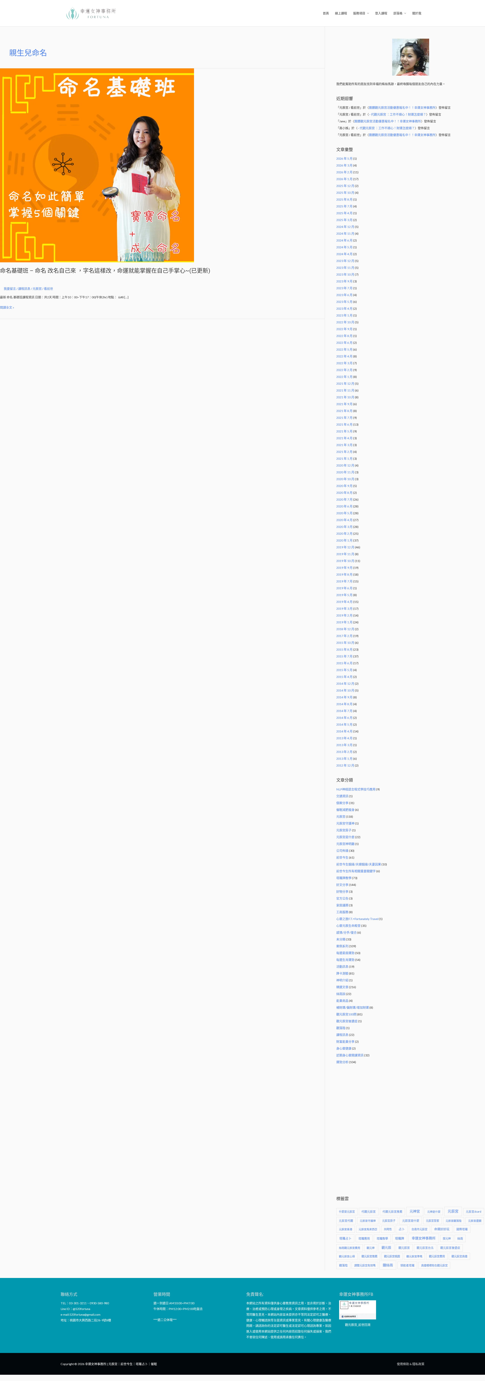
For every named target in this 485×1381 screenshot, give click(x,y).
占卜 (402, 1229)
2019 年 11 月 (345, 554)
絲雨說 (340, 994)
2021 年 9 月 (344, 404)
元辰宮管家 (432, 1220)
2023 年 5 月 (344, 301)
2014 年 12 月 (345, 683)
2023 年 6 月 (344, 295)
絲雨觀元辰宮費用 (349, 1247)
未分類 (340, 939)
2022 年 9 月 (344, 329)
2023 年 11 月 (345, 267)
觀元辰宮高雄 (459, 1256)
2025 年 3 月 (344, 220)
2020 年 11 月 (345, 472)
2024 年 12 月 (345, 226)
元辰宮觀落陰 (454, 1220)
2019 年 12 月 (345, 547)
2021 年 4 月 (344, 438)
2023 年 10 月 (345, 274)
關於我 (416, 13)
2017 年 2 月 (344, 636)
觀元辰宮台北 (425, 1247)
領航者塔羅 (407, 1265)
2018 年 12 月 (345, 629)
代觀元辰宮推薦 (392, 1211)
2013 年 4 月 (344, 738)
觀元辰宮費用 (437, 1256)
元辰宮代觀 (346, 1220)
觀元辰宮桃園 (392, 1256)
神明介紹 (342, 980)
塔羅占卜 (345, 1238)
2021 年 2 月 (344, 451)
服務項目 (359, 13)
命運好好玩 (441, 1229)
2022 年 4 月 (344, 356)
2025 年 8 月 (344, 199)
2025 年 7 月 (344, 206)
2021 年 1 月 (344, 458)
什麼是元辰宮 (347, 1211)
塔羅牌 (399, 1238)
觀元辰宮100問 (346, 1014)
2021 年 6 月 (344, 424)
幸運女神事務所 (424, 1238)
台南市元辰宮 (419, 1229)
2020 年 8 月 (344, 492)
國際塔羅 (462, 1229)
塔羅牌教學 (343, 878)
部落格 (397, 13)
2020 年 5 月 (344, 513)
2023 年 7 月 (344, 288)
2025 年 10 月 (345, 192)
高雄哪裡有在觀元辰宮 (434, 1265)
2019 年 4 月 (344, 601)
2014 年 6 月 (344, 717)
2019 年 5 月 (344, 595)
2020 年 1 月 (344, 540)
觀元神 (371, 1247)
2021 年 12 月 (345, 383)
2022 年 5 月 (344, 349)
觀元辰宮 (404, 1247)
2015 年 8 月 (344, 649)
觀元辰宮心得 (347, 1256)
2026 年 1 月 (344, 179)
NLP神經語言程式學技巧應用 (355, 789)
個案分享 (342, 803)
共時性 (388, 1229)
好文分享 (342, 884)
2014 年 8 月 (344, 704)
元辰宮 (340, 816)
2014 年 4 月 (344, 731)
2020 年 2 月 (344, 533)
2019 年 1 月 (344, 622)
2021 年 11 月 (345, 390)
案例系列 (342, 946)
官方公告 (342, 898)
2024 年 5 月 (344, 247)
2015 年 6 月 (344, 663)
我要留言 (10, 288)
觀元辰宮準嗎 (414, 1256)
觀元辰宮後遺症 (346, 1021)
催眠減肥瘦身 (345, 809)
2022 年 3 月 (344, 363)
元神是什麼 (433, 1211)
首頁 (326, 13)
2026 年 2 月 (344, 172)
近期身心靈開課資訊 (350, 1055)
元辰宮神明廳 (345, 844)
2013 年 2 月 (344, 751)
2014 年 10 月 (345, 690)
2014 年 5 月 (344, 724)
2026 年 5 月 (344, 158)
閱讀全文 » (7, 307)
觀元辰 (386, 1248)
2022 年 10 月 (345, 322)
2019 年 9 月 (344, 567)
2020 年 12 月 (345, 465)
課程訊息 (24, 288)
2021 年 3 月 (344, 445)
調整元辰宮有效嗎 (364, 1265)
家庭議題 (342, 905)
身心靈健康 (343, 1048)
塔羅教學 (382, 1238)
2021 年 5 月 (344, 431)
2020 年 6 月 (344, 506)
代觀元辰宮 (368, 1211)
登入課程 (381, 13)
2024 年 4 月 (344, 254)
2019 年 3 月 (344, 608)
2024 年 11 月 (345, 233)
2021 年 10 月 (345, 397)
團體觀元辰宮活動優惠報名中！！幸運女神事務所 (402, 107)
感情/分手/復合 (346, 932)
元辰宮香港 (345, 1229)
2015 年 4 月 (344, 676)
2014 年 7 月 (344, 711)
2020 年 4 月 (344, 520)
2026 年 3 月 (344, 165)
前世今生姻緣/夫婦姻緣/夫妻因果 (358, 864)
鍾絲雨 (388, 1265)
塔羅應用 (364, 1238)
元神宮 (415, 1211)
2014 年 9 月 (344, 697)
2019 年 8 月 (344, 574)
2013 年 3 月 (344, 745)
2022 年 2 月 (344, 370)
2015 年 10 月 (345, 642)
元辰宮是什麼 (345, 837)
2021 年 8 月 (344, 411)
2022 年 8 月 (344, 336)
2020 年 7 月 (344, 499)
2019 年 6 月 (344, 588)
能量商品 (342, 1000)
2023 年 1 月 (344, 315)
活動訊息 (342, 966)
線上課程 (341, 13)
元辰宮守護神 (345, 823)
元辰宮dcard (473, 1211)
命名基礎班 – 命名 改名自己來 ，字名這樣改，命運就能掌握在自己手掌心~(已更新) (105, 270)
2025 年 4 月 (344, 213)
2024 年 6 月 (344, 240)
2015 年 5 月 (344, 670)
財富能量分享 (345, 1041)
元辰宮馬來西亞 (368, 1229)
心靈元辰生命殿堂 (348, 925)
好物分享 (342, 891)
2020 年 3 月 (344, 526)
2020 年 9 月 (344, 486)
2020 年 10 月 (345, 479)
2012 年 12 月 (345, 765)
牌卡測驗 (342, 973)
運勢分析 (342, 1062)
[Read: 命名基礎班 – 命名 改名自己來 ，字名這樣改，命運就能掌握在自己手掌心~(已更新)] (97, 165)
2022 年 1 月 (344, 376)
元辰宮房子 (343, 830)
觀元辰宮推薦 (369, 1256)
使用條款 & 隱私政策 (410, 1364)
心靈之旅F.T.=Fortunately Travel (357, 919)
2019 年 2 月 (344, 615)
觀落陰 (340, 1028)
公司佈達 (342, 850)
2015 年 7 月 (344, 656)
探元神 (447, 1238)
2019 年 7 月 (344, 581)
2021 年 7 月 (344, 417)
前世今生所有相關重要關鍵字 (356, 871)
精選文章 (342, 987)
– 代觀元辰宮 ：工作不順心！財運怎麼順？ (397, 114)
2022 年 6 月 (344, 342)
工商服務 (342, 912)
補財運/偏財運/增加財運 (352, 1007)
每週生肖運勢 (345, 959)
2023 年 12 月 (345, 261)
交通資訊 (342, 796)
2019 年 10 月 (345, 561)
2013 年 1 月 (344, 758)
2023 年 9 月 (344, 281)
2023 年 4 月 (344, 308)
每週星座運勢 (345, 953)
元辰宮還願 (474, 1220)
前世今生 (342, 857)
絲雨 (460, 1238)
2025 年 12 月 (345, 186)
